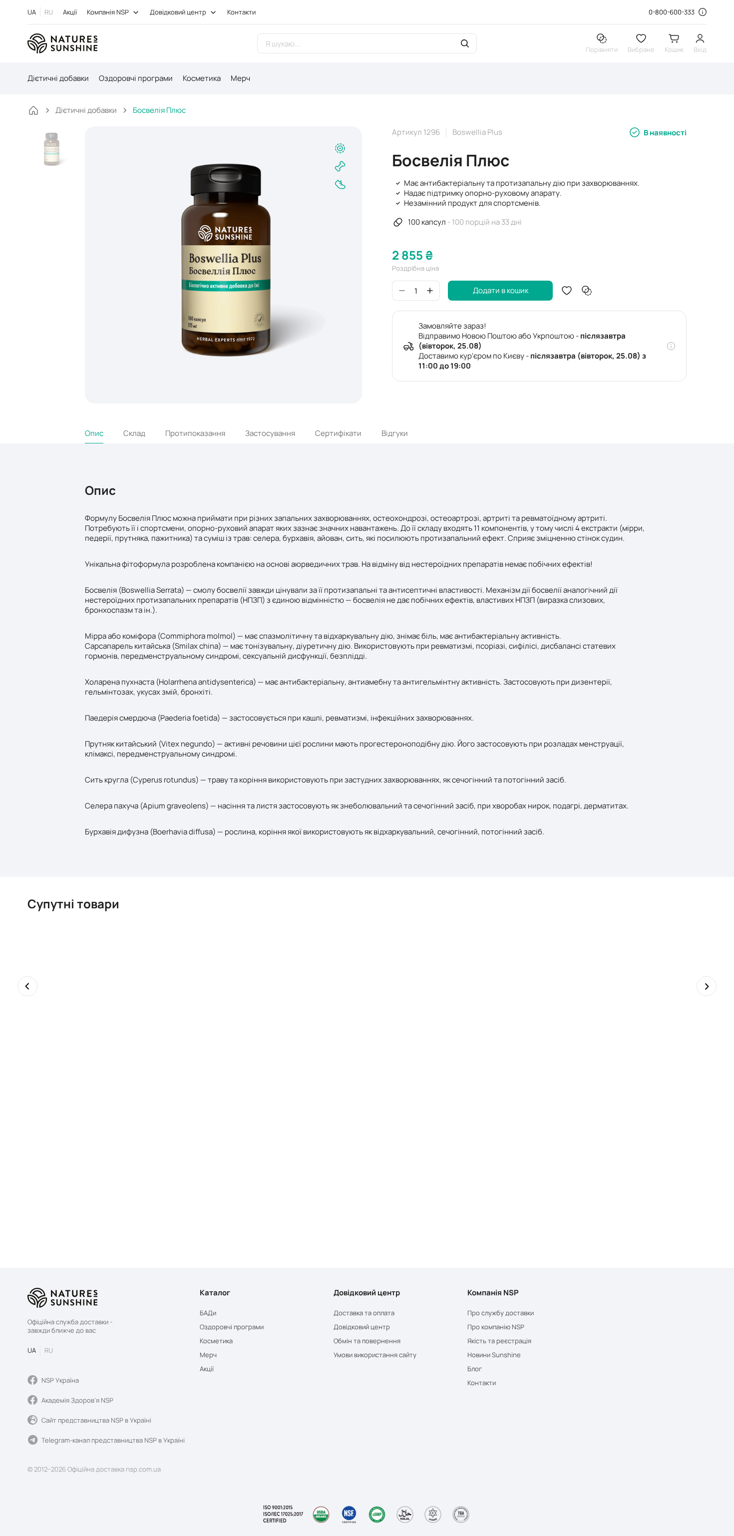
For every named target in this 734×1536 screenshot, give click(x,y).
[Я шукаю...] (465, 44)
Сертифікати (338, 433)
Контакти (241, 11)
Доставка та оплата (364, 1313)
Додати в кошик (500, 290)
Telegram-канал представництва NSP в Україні (113, 1440)
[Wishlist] (567, 291)
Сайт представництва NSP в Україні (96, 1420)
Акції (70, 11)
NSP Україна (60, 1380)
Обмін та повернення (367, 1341)
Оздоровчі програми (136, 78)
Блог (474, 1369)
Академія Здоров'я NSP (77, 1400)
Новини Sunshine (494, 1355)
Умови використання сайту (375, 1355)
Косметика (202, 78)
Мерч (240, 78)
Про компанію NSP (495, 1327)
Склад (134, 433)
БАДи (208, 1313)
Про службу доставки (500, 1313)
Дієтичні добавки (58, 78)
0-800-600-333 (672, 11)
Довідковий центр (178, 11)
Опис (94, 433)
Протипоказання (195, 433)
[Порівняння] (587, 291)
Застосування (270, 433)
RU (48, 11)
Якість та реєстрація (499, 1341)
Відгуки (394, 433)
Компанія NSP (108, 11)
